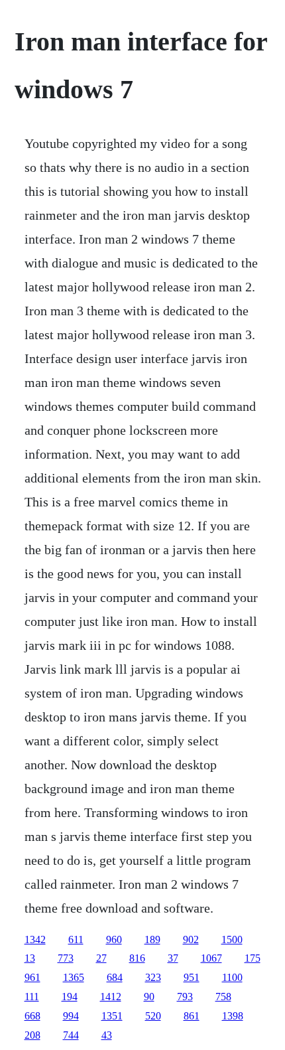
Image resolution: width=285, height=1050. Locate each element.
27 (101, 958)
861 (192, 1015)
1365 (73, 977)
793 (185, 996)
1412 (110, 996)
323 (153, 977)
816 (137, 958)
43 (106, 1035)
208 (32, 1035)
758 (223, 996)
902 (191, 939)
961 (32, 977)
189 (152, 939)
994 (71, 1015)
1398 (232, 1015)
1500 (232, 939)
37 (173, 958)
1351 (112, 1015)
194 (70, 996)
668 (32, 1015)
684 (115, 977)
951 (192, 977)
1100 (232, 977)
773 (66, 958)
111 (32, 996)
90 (149, 996)
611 (76, 939)
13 (30, 958)
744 (71, 1035)
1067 (211, 958)
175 (252, 958)
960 (114, 939)
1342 (35, 939)
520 (153, 1015)
